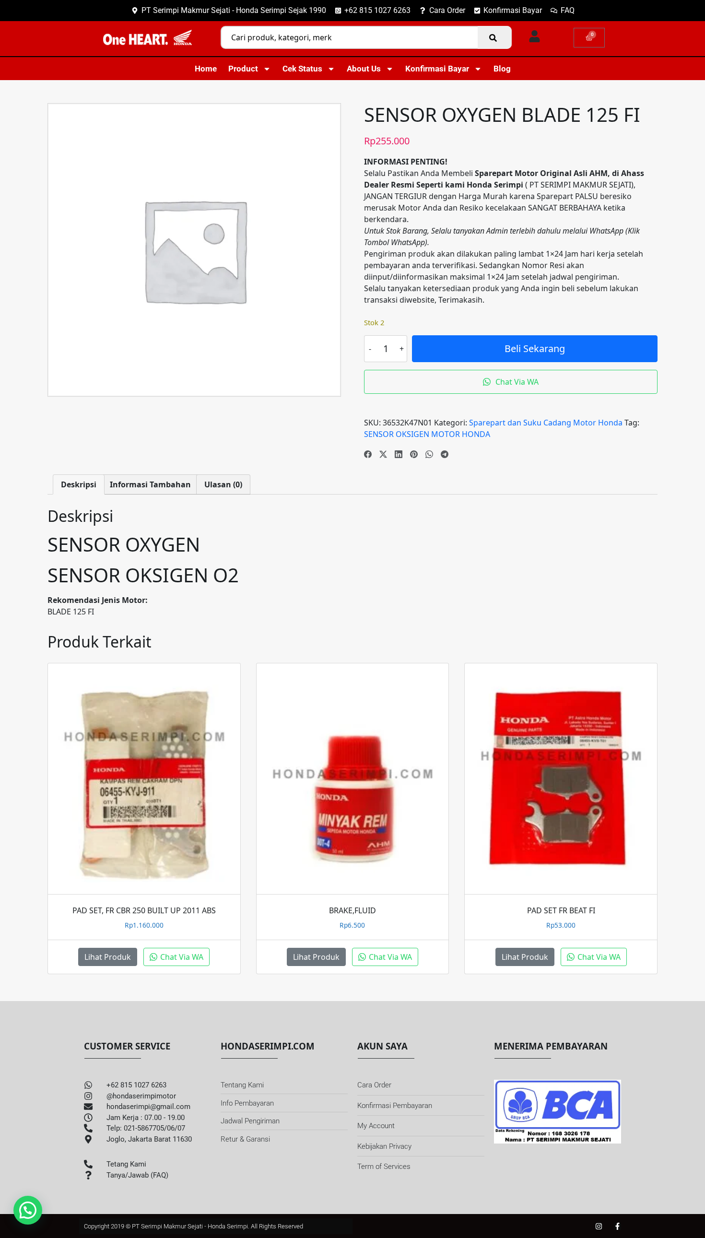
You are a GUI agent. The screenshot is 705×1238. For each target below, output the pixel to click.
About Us (364, 68)
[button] (27, 1210)
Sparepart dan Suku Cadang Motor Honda (546, 422)
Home (206, 68)
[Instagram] (598, 1226)
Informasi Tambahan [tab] (150, 484)
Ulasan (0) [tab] (223, 484)
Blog (502, 68)
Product (243, 68)
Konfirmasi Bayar (437, 68)
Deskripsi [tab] (78, 484)
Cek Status (302, 68)
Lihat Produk (107, 957)
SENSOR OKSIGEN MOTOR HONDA (427, 434)
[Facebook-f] (617, 1226)
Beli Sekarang (535, 348)
